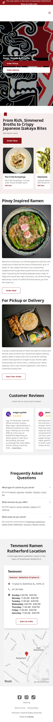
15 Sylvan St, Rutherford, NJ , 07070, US (28, 584)
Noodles (28, 492)
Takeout (33, 507)
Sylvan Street (7, 524)
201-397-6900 (17, 589)
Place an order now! (29, 4)
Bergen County (38, 524)
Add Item (8, 185)
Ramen (13, 492)
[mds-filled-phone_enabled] (33, 697)
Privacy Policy (32, 708)
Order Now (12, 140)
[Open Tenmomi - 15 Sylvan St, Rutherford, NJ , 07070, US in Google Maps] (26, 656)
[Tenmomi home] (8, 13)
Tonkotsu (36, 492)
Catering (5, 510)
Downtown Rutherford (35, 522)
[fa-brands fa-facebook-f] (20, 697)
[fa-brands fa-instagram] (26, 697)
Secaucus (27, 524)
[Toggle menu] (49, 12)
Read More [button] (16, 448)
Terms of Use (20, 708)
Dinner (19, 507)
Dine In (12, 507)
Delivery (26, 507)
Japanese (20, 492)
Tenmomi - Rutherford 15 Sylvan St (24, 577)
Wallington (18, 524)
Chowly (30, 717)
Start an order (26, 621)
